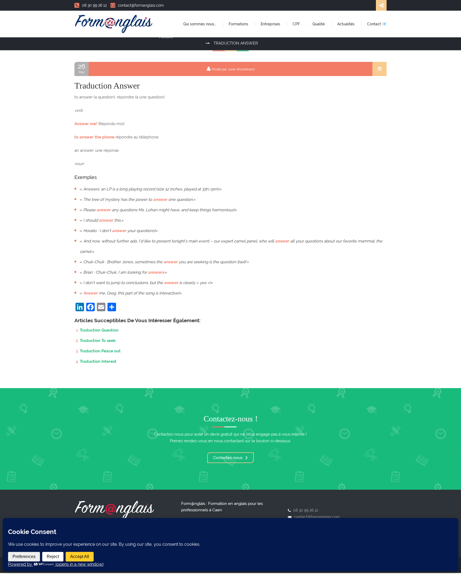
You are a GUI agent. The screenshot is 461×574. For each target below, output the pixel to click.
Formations (239, 24)
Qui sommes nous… (200, 24)
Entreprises (271, 24)
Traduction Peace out (100, 351)
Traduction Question (99, 330)
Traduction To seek (98, 340)
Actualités (346, 24)
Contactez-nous (228, 457)
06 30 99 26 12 (94, 5)
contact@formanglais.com (141, 5)
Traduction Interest (98, 361)
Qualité (319, 24)
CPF (297, 24)
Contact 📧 (377, 24)
